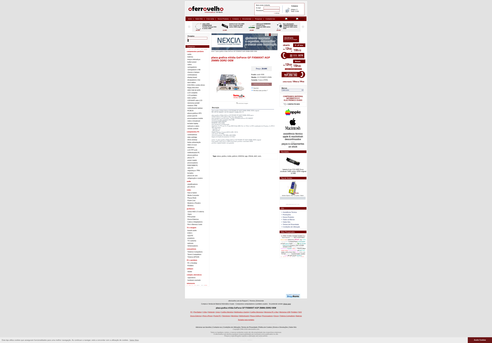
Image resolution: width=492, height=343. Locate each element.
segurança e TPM (193, 170)
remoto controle (192, 129)
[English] (300, 19)
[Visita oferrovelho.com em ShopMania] (293, 297)
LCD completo (192, 93)
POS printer (191, 217)
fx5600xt (241, 156)
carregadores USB (193, 70)
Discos (276, 316)
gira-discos (191, 187)
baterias (190, 57)
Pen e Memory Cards (194, 224)
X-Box (205, 312)
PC (191, 312)
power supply (192, 160)
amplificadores (192, 184)
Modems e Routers (194, 203)
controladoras (192, 75)
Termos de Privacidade (291, 224)
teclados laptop (192, 123)
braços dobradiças (193, 59)
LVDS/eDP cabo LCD (194, 100)
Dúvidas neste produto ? (260, 90)
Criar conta (210, 19)
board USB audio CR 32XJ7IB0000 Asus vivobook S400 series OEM (290, 26)
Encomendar (246, 19)
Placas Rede (191, 198)
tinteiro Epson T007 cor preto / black (293, 193)
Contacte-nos (270, 19)
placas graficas (192, 155)
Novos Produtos (223, 19)
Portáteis (190, 266)
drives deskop (192, 140)
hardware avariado (194, 280)
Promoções (287, 215)
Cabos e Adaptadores (195, 222)
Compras (235, 19)
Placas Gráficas (255, 316)
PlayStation (198, 312)
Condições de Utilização (291, 227)
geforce (234, 156)
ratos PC (190, 168)
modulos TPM (192, 105)
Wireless (190, 206)
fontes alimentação (194, 142)
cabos (189, 64)
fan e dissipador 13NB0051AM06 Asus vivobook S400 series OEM (263, 26)
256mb (250, 156)
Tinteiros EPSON (193, 257)
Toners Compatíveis (194, 254)
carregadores (192, 67)
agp (246, 156)
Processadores (267, 316)
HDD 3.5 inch (192, 145)
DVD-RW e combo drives (196, 85)
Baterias (299, 316)
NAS (300, 312)
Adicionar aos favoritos (204, 327)
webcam (190, 243)
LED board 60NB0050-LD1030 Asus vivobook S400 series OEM (236, 26)
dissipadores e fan (193, 80)
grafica (224, 156)
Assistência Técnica (290, 212)
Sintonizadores (192, 246)
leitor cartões (191, 98)
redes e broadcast (193, 121)
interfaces (190, 147)
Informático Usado (228, 304)
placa (219, 156)
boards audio (192, 230)
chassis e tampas (193, 72)
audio (189, 54)
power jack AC (192, 116)
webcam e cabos (193, 126)
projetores (190, 238)
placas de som (192, 176)
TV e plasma (191, 241)
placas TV (190, 158)
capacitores (191, 278)
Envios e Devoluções (280, 327)
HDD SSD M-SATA (193, 90)
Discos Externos (193, 219)
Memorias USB (285, 312)
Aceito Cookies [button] (480, 340)
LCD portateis (192, 95)
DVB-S (189, 233)
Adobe (189, 272)
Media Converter (193, 195)
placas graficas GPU (194, 113)
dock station (191, 82)
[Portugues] (290, 19)
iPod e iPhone (208, 316)
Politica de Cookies (265, 327)
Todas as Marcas (289, 220)
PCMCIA (190, 111)
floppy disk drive (193, 88)
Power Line (191, 200)
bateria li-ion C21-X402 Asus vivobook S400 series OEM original (210, 25)
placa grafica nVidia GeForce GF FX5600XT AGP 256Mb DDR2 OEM (236, 51)
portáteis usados (262, 304)
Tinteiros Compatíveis (195, 252)
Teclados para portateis (246, 320)
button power (192, 62)
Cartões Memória (227, 312)
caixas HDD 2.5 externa (195, 212)
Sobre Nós (199, 19)
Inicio (190, 19)
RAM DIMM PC (192, 165)
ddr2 (255, 156)
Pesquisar (258, 19)
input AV (190, 236)
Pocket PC (217, 316)
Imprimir (256, 88)
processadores (192, 163)
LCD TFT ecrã (192, 150)
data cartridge (192, 137)
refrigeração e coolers (195, 178)
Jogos (189, 214)
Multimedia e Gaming (241, 312)
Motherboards (244, 316)
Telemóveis (226, 316)
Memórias (234, 316)
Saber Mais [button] (134, 340)
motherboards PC (193, 152)
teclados (190, 173)
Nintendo (211, 312)
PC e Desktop (192, 263)
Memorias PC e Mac (271, 312)
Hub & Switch (192, 193)
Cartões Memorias (256, 312)
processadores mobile (195, 118)
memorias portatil (193, 103)
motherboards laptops (195, 108)
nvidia (229, 156)
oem (259, 156)
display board (192, 77)
